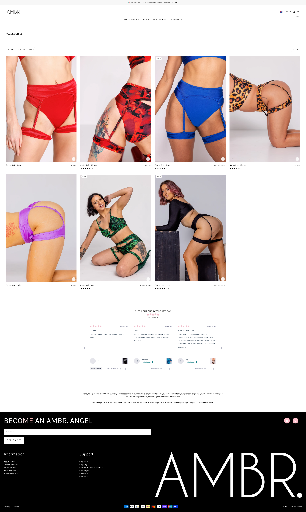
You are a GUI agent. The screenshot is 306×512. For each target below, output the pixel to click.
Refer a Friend (10, 470)
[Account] (298, 11)
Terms (16, 507)
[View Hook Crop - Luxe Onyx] (213, 361)
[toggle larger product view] (293, 49)
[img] (294, 11)
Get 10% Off (14, 440)
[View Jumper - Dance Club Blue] (169, 361)
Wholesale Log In (11, 473)
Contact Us (84, 476)
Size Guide (84, 462)
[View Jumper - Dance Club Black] (125, 361)
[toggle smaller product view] (297, 49)
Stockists (83, 473)
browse (11, 50)
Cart (298, 16)
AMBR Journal (10, 467)
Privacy (7, 507)
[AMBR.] (13, 11)
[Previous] (84, 348)
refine (31, 50)
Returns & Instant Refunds (91, 467)
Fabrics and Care (11, 464)
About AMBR (9, 462)
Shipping (83, 464)
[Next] (222, 348)
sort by (21, 50)
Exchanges (84, 470)
